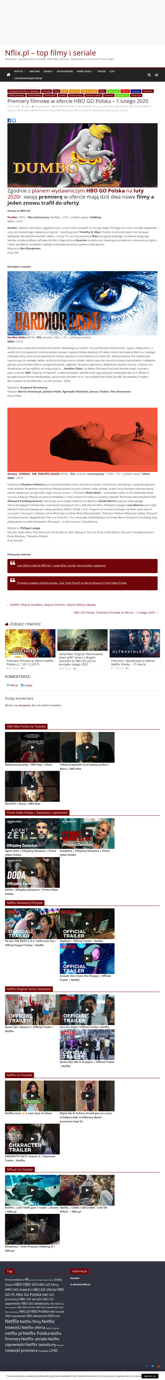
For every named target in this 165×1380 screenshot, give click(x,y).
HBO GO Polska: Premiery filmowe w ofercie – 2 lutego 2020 (115, 612)
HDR (50, 1316)
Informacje (113, 91)
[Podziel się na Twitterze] (14, 120)
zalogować (24, 705)
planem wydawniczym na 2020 (75, 193)
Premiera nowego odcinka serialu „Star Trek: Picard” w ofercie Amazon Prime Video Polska (72, 583)
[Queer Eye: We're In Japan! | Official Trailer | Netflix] (87, 1044)
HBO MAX (34, 71)
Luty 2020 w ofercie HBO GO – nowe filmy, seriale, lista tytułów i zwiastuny (61, 565)
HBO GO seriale (30, 1299)
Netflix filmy (30, 1321)
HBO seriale (56, 1311)
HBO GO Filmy (135, 106)
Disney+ (48, 71)
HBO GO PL (36, 110)
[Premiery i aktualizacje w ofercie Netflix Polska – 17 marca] (135, 631)
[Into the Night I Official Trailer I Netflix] (87, 1009)
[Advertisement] (82, 22)
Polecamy (148, 91)
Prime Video (84, 71)
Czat (112, 71)
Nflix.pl (125, 91)
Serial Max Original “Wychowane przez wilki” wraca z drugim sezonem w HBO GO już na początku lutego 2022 (81, 659)
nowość (115, 110)
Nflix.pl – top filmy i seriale (50, 53)
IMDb (102, 91)
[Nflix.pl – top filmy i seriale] (8, 74)
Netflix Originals (52, 1328)
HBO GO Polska (89, 91)
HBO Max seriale (26, 1307)
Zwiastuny (136, 95)
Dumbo (78, 106)
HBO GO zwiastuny (82, 110)
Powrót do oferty (93, 95)
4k (27, 1279)
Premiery (109, 95)
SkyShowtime (65, 71)
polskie (62, 95)
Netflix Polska (36, 1333)
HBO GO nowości (18, 1289)
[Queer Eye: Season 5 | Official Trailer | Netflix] (32, 1009)
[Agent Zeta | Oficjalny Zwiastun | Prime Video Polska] (32, 833)
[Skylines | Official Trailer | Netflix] (87, 923)
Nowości (136, 91)
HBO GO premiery (65, 110)
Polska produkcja (16, 95)
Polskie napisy (76, 95)
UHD (53, 1350)
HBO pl (95, 110)
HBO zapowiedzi (15, 1316)
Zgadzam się (150, 1376)
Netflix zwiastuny (40, 1344)
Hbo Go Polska (48, 110)
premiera (124, 110)
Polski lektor (50, 95)
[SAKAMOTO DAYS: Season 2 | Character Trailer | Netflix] (32, 1139)
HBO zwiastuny (36, 1316)
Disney (39, 1280)
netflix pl (13, 1333)
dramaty (46, 91)
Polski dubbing (34, 95)
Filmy (56, 91)
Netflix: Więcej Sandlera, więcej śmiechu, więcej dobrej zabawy (51, 605)
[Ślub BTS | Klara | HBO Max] (32, 786)
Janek (27, 106)
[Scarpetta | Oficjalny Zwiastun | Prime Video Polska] (87, 833)
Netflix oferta (33, 1327)
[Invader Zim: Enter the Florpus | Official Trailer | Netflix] (87, 958)
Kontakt (74, 1278)
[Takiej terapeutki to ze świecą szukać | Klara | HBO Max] (87, 747)
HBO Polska (105, 110)
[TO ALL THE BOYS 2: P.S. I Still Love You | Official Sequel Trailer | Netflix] (32, 923)
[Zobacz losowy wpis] (156, 74)
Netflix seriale (34, 1338)
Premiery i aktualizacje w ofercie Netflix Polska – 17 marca (133, 662)
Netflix (18, 71)
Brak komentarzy (42, 106)
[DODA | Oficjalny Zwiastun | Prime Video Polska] (32, 872)
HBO (65, 91)
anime (32, 1280)
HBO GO (74, 91)
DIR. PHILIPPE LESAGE (45, 474)
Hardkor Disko (107, 106)
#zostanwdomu (14, 1279)
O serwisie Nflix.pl (80, 1284)
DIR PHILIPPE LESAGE (64, 106)
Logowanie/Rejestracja (28, 78)
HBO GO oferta (22, 110)
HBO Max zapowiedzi (47, 1307)
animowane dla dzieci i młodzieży (24, 91)
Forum (101, 71)
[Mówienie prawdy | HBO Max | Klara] (32, 747)
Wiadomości (122, 95)
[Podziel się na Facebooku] (9, 120)
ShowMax (43, 1351)
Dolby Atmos (48, 1280)
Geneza (95, 106)
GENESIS (87, 106)
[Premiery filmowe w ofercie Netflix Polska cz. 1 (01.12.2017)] (30, 631)
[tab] (12, 687)
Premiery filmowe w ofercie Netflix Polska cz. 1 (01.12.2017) (30, 662)
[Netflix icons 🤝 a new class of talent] (32, 1096)
